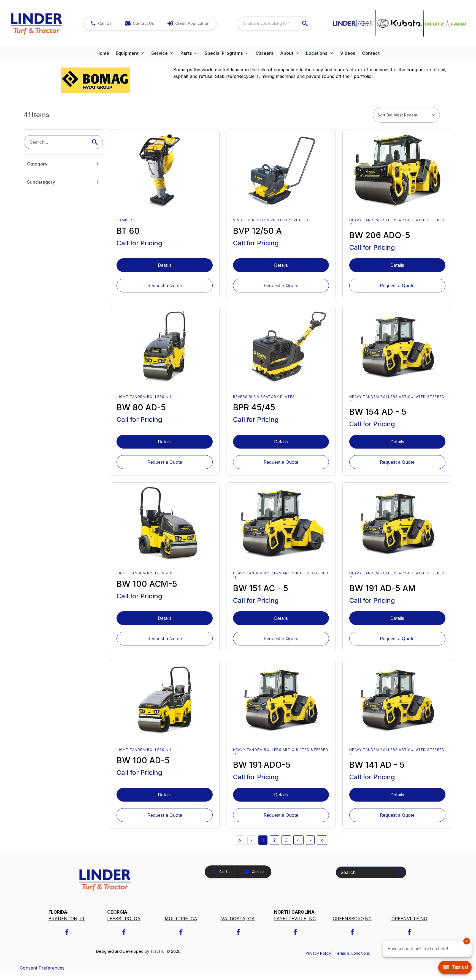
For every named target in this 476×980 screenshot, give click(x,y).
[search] (305, 23)
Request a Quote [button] (164, 285)
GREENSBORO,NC (352, 918)
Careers (265, 53)
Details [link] (165, 265)
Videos (347, 53)
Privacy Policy (318, 953)
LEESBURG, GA (123, 918)
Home (102, 53)
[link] (188, 23)
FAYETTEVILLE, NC (295, 918)
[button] (101, 23)
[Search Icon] (96, 142)
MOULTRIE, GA (181, 918)
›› (322, 840)
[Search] (400, 872)
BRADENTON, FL (66, 918)
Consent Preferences (42, 968)
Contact (371, 53)
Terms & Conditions (352, 953)
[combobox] (274, 23)
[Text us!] (455, 967)
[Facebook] (66, 932)
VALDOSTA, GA (238, 918)
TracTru (157, 951)
